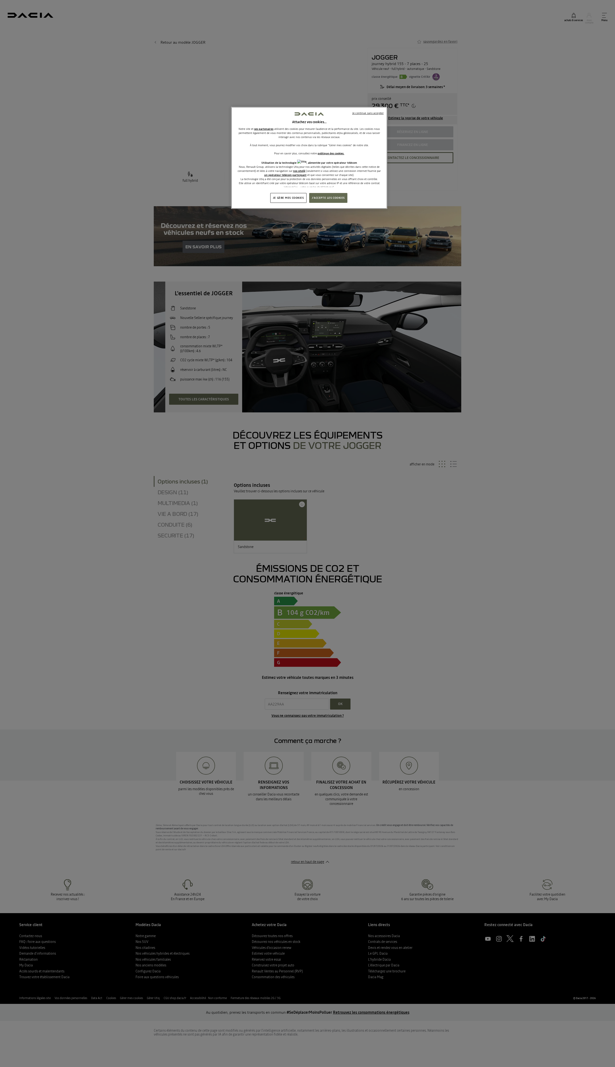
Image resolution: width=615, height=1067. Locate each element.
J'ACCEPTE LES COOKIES (328, 198)
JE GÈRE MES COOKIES (288, 198)
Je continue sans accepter (368, 113)
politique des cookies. (331, 153)
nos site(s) (299, 171)
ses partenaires (263, 129)
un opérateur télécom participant (285, 175)
